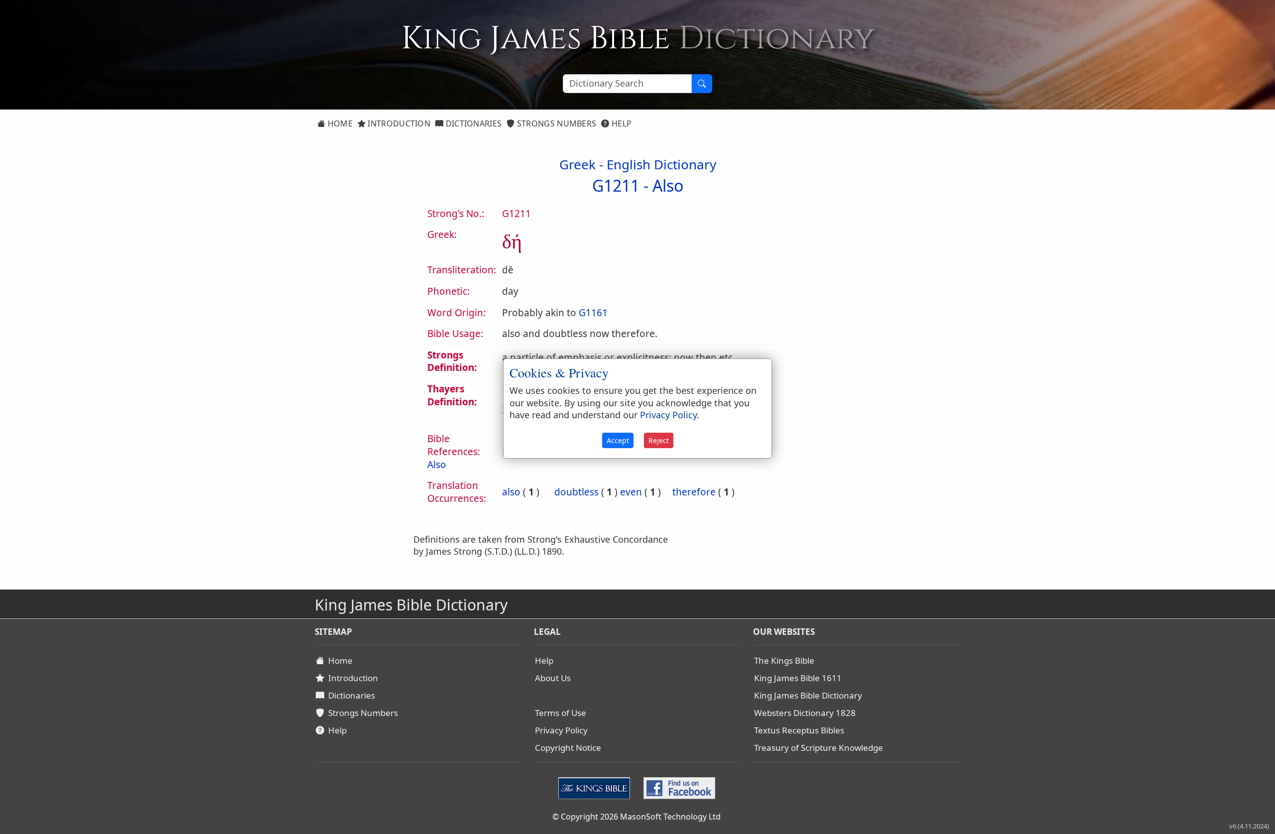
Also (667, 185)
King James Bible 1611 (798, 678)
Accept (618, 440)
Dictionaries (472, 123)
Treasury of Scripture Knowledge (818, 747)
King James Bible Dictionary (808, 695)
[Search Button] (701, 83)
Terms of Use (560, 712)
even (631, 491)
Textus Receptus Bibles (799, 730)
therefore (694, 491)
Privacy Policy (561, 730)
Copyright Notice (568, 747)
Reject (658, 440)
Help (621, 123)
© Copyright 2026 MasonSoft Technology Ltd (636, 816)
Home (339, 123)
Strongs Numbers (556, 123)
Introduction (398, 123)
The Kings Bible (784, 660)
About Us (553, 678)
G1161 (593, 312)
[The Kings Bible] (596, 787)
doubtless (576, 491)
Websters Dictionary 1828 (805, 712)
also (511, 491)
